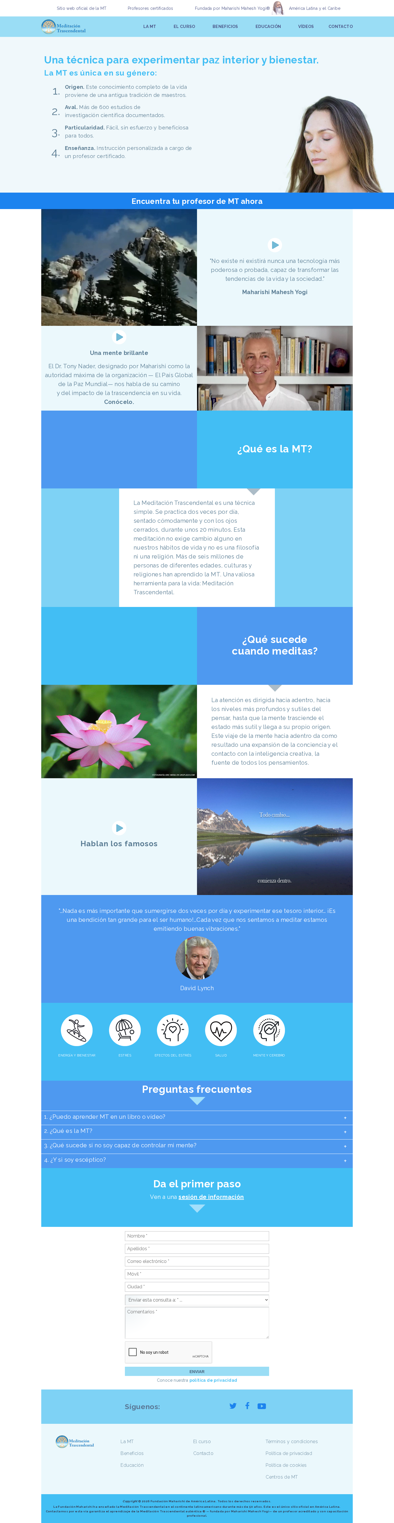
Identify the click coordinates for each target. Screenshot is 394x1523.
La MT (127, 1441)
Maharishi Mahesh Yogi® (246, 8)
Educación (132, 1465)
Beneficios (132, 1453)
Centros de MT (282, 1477)
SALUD (221, 1055)
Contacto (203, 1453)
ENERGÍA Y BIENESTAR (76, 1055)
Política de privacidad (289, 1453)
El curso (202, 1441)
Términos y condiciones (292, 1441)
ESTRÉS (125, 1055)
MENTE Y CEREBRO (269, 1055)
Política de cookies (286, 1465)
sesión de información (211, 1196)
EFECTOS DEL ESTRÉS (173, 1055)
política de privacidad (213, 1380)
